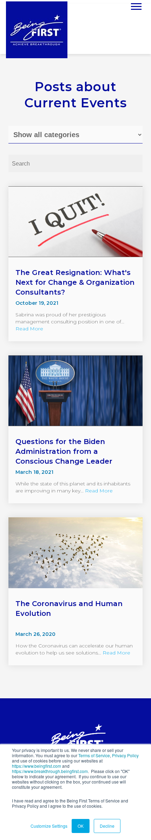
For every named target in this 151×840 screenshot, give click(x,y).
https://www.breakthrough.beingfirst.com (50, 771)
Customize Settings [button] (49, 826)
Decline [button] (107, 826)
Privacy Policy (125, 755)
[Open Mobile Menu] (136, 5)
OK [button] (81, 826)
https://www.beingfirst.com (36, 766)
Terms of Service (94, 755)
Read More (29, 328)
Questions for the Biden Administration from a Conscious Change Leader (63, 451)
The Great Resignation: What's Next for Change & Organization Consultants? (74, 282)
